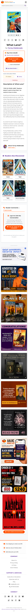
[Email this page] (23, 40)
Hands (8, 177)
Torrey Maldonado (15, 48)
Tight (20, 177)
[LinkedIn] (12, 600)
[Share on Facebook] (4, 40)
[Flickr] (19, 600)
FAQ (14, 581)
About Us (14, 560)
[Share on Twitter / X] (19, 40)
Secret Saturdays (20, 198)
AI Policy (14, 565)
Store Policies (14, 567)
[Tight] (20, 167)
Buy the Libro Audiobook (13, 55)
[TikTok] (8, 600)
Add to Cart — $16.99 (15, 59)
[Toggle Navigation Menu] (26, 2)
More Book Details (11, 68)
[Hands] (8, 167)
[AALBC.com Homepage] (8, 2)
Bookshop (15, 80)
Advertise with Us (14, 579)
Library (20, 76)
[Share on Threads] (12, 40)
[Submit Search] (25, 5)
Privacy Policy (14, 562)
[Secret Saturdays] (20, 189)
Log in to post (7, 210)
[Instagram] (5, 596)
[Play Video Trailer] (14, 512)
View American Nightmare (15, 531)
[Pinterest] (15, 600)
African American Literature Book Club (11, 609)
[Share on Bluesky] (15, 40)
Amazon (9, 76)
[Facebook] (12, 596)
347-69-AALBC (15, 586)
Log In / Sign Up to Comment (14, 227)
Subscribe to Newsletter (14, 577)
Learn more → (12, 147)
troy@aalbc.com (14, 584)
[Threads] (19, 596)
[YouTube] (8, 596)
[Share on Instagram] (8, 40)
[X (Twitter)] (15, 596)
